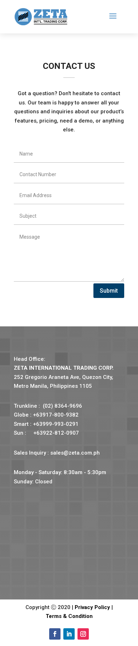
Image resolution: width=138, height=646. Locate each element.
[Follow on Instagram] (83, 634)
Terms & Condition (69, 616)
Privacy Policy (92, 607)
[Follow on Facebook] (55, 634)
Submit (109, 290)
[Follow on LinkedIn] (69, 634)
